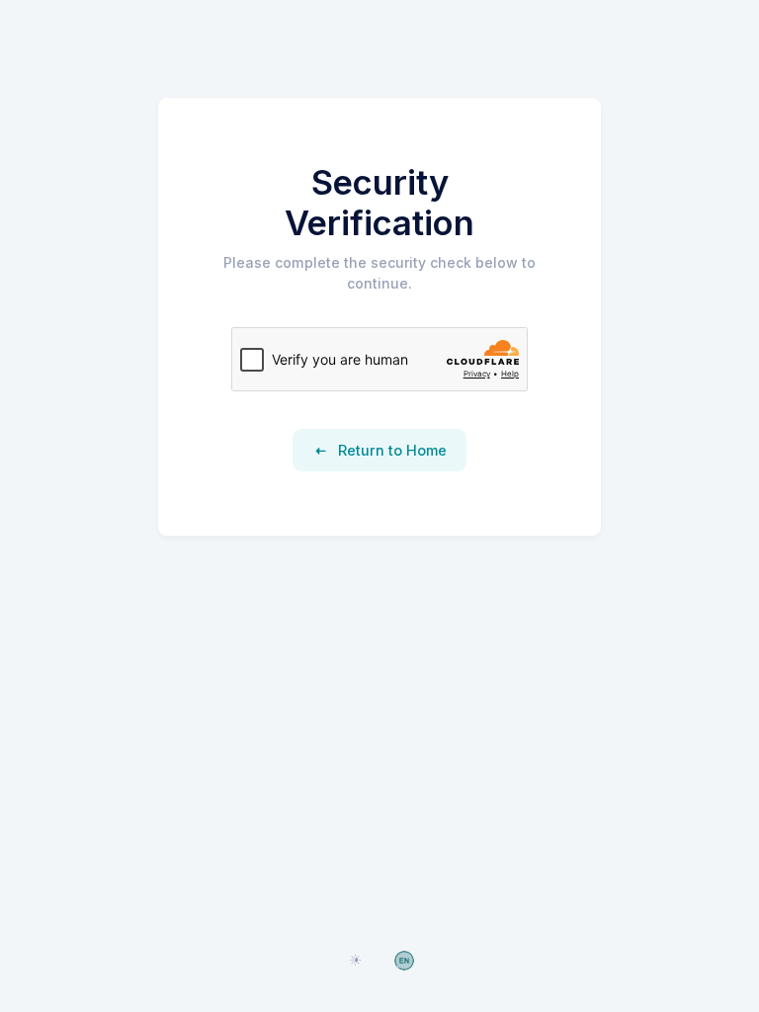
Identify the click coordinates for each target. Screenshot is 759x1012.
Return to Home (390, 450)
